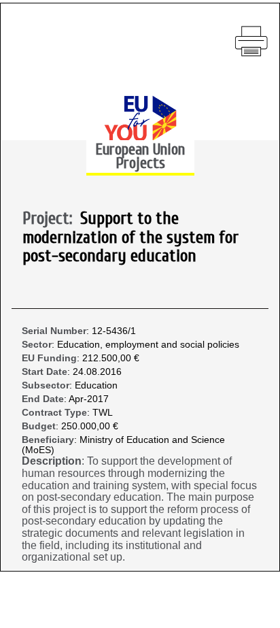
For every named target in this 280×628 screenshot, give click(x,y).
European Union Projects (140, 156)
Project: (51, 219)
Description (52, 461)
